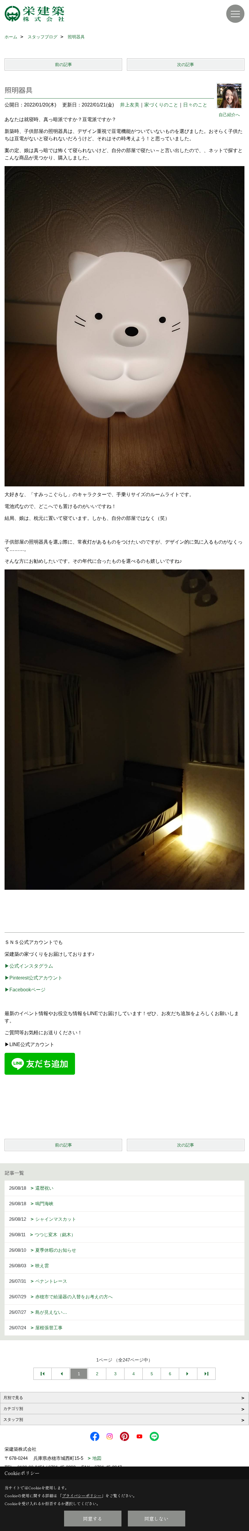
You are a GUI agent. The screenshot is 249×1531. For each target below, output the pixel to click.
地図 (96, 1458)
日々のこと (195, 104)
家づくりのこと (161, 104)
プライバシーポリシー (81, 1495)
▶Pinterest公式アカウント (34, 977)
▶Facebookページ (25, 989)
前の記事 (63, 64)
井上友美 (129, 104)
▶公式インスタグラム (29, 966)
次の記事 (185, 64)
